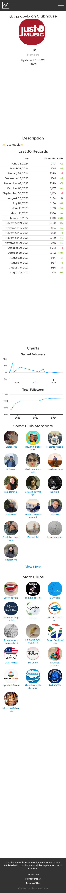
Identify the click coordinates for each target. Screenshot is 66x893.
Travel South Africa (55, 641)
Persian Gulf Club (55, 619)
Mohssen (11, 469)
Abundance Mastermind (33, 687)
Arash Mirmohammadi (33, 516)
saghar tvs (11, 559)
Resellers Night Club (11, 619)
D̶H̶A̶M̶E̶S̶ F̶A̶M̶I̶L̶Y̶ (54, 664)
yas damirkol (11, 492)
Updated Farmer (11, 687)
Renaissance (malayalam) (11, 641)
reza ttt (55, 514)
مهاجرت (33, 617)
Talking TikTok (33, 597)
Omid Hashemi (55, 469)
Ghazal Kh (11, 446)
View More (33, 566)
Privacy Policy (33, 879)
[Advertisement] (33, 103)
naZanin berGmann (33, 448)
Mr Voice (33, 662)
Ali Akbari (11, 514)
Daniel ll (54, 492)
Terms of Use (33, 883)
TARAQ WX (55, 685)
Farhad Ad (33, 537)
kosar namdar (54, 537)
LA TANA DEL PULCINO (33, 641)
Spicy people (11, 597)
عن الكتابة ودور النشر (11, 709)
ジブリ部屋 (55, 597)
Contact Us (33, 874)
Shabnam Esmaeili (33, 471)
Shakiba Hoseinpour (11, 538)
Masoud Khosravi (54, 448)
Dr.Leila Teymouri (33, 493)
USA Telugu (11, 662)
